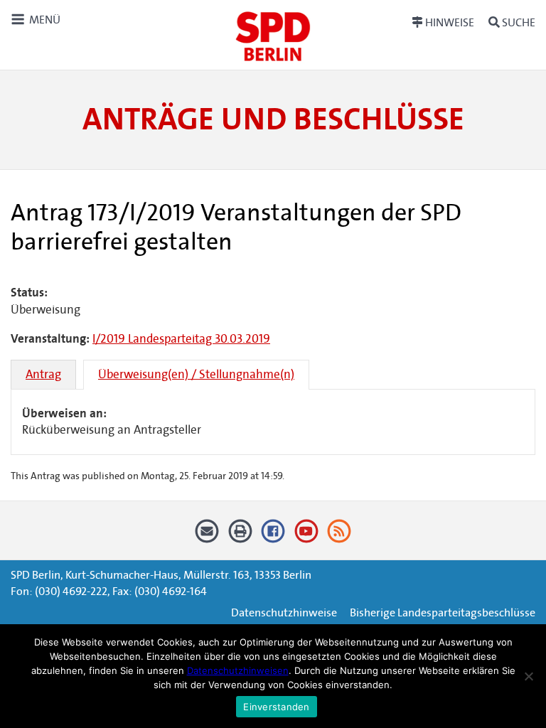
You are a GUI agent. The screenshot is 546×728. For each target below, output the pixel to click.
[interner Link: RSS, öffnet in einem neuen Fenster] (339, 536)
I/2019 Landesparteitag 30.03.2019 (181, 338)
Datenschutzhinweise (284, 612)
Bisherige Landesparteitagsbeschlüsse (442, 612)
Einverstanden (276, 706)
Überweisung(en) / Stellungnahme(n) (196, 374)
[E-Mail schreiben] (207, 536)
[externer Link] (273, 536)
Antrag (43, 374)
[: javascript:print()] (240, 536)
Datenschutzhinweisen (238, 670)
